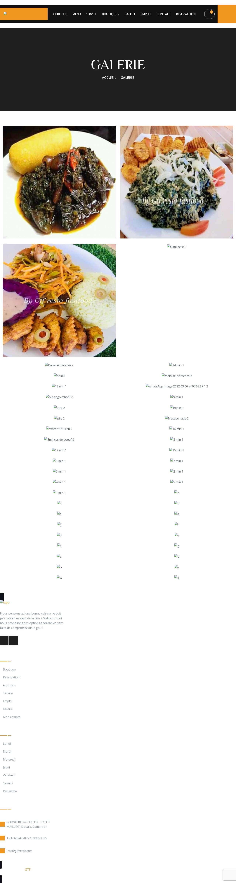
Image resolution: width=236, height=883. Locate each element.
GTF (27, 870)
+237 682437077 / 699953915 (27, 838)
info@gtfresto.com (19, 851)
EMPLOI (146, 14)
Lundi (7, 744)
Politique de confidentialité (53, 874)
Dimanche (10, 791)
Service (8, 693)
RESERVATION (186, 14)
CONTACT (164, 14)
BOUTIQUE (109, 14)
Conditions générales (15, 874)
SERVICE (91, 14)
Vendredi (9, 775)
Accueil (109, 77)
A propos (9, 685)
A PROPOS (60, 14)
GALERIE (130, 14)
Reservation (11, 677)
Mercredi (9, 759)
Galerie (8, 709)
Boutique (9, 669)
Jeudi (6, 767)
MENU (76, 14)
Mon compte (11, 717)
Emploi (7, 701)
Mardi (7, 752)
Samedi (8, 783)
